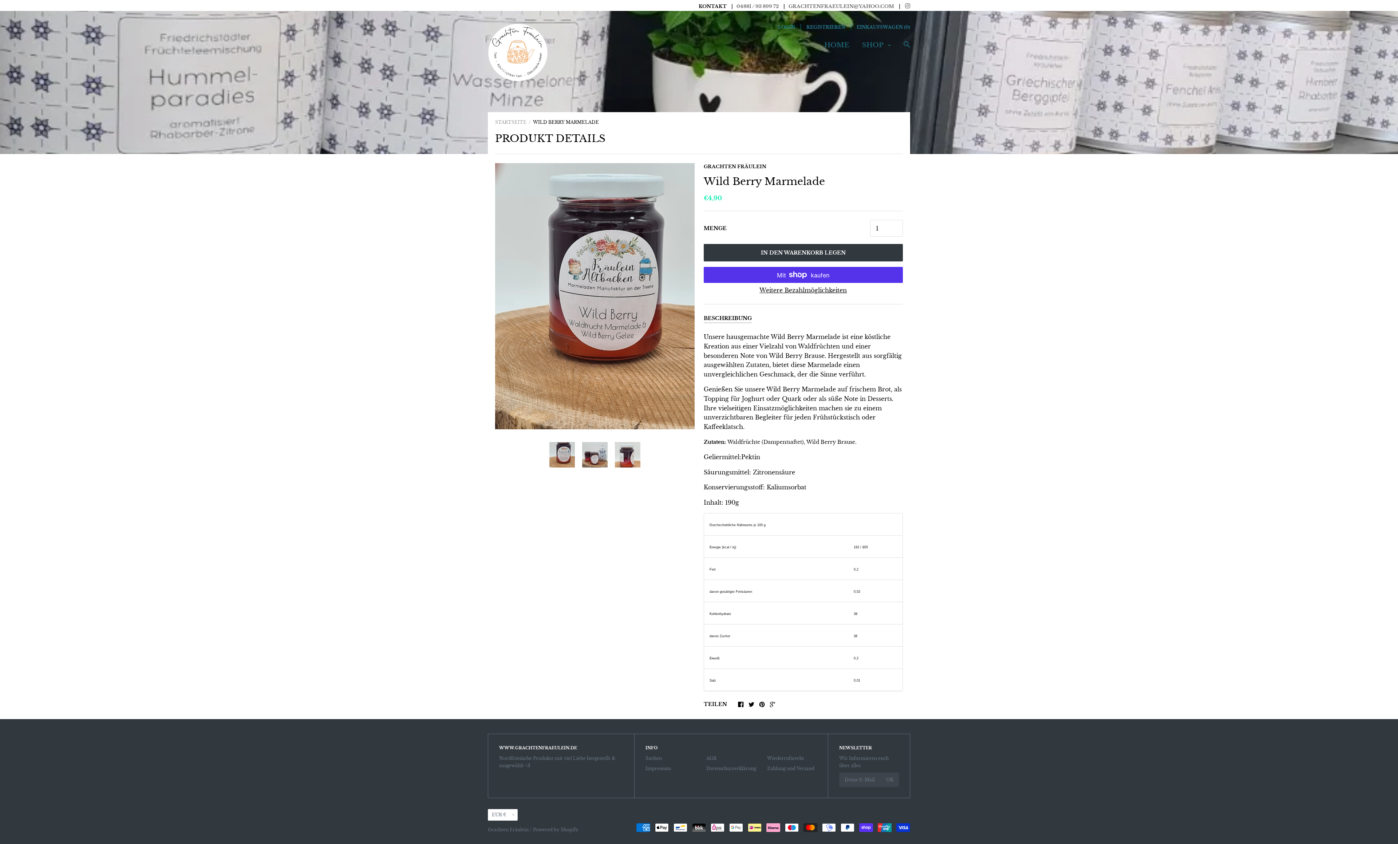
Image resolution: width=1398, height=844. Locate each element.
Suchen (653, 758)
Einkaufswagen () (883, 27)
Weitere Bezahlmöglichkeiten (803, 290)
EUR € (499, 814)
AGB (711, 758)
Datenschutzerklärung (731, 768)
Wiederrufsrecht (785, 758)
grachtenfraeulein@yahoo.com (841, 6)
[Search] (907, 48)
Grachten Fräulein (735, 166)
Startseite (510, 122)
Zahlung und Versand (790, 768)
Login (786, 27)
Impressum (658, 768)
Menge (715, 228)
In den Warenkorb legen (803, 252)
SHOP (873, 45)
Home (836, 45)
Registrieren (825, 27)
